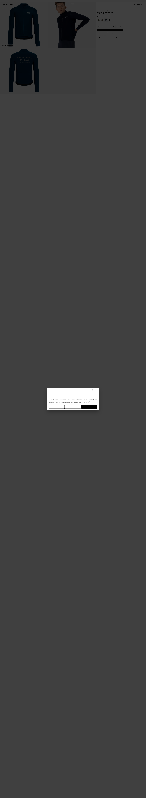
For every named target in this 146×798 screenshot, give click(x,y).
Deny (57, 406)
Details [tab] (73, 393)
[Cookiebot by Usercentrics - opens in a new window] (92, 390)
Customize (72, 406)
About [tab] (90, 393)
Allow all (89, 406)
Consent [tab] (56, 394)
